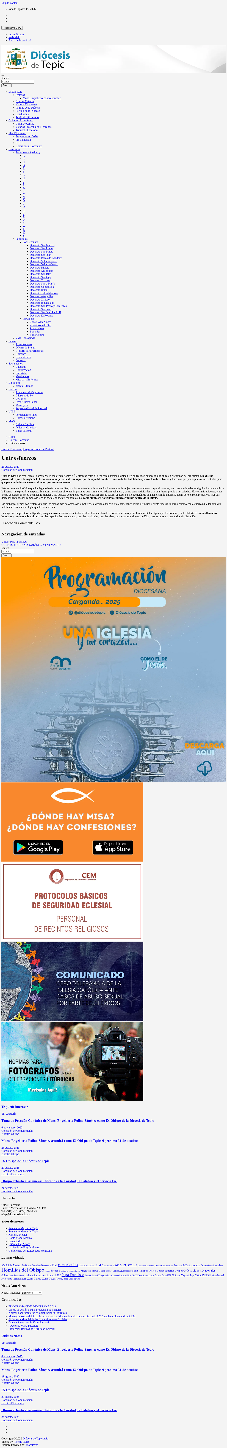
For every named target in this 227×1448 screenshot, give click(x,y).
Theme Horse (21, 1441)
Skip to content (9, 2)
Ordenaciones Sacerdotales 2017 (43, 1275)
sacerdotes (138, 1275)
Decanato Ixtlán (39, 289)
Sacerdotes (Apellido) (28, 152)
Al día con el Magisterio (29, 392)
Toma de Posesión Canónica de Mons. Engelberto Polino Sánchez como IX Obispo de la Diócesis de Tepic (77, 1120)
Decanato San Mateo (41, 251)
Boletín (13, 389)
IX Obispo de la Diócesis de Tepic (25, 1161)
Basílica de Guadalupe (31, 1265)
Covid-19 (119, 1265)
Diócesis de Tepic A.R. (36, 1438)
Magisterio (86, 1270)
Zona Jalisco (37, 328)
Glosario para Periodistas (29, 350)
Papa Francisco (73, 1275)
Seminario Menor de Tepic (23, 1231)
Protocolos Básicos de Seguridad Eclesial (32, 1328)
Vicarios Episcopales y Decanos (33, 126)
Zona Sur (35, 331)
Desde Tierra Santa (26, 401)
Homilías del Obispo (22, 1270)
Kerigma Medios (18, 1234)
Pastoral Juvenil (91, 1275)
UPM (12, 411)
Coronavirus (107, 1265)
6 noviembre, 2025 (12, 1127)
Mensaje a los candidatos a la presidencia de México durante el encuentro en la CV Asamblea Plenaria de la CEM (72, 1316)
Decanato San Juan (40, 254)
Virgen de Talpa (187, 1275)
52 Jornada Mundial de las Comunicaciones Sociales (38, 1319)
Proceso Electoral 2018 (121, 1275)
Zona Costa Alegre (40, 321)
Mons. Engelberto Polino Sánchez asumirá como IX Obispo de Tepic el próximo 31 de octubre (70, 1141)
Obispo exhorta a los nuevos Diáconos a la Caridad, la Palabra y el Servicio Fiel (59, 1181)
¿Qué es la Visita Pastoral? (23, 1325)
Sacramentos (16, 363)
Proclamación (23, 139)
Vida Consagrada (25, 337)
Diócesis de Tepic (182, 1265)
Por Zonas (28, 318)
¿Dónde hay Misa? (19, 1244)
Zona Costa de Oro (40, 325)
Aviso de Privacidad (20, 40)
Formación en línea (26, 414)
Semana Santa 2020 (163, 1275)
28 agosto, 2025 (10, 1147)
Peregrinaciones (105, 1275)
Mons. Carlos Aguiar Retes (119, 1270)
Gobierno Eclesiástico (21, 120)
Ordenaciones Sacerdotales (12, 1275)
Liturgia (76, 1271)
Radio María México (20, 1237)
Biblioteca (14, 382)
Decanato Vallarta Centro (44, 264)
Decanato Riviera (39, 267)
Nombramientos (140, 1270)
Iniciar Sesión (16, 34)
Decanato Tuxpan (40, 280)
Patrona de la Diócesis (28, 107)
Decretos (21, 360)
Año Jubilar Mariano (11, 1265)
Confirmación (23, 369)
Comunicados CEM (90, 1265)
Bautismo (21, 366)
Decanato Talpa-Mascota (44, 293)
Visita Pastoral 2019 (16, 1278)
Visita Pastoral (24, 430)
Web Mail (14, 37)
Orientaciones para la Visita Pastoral (29, 1322)
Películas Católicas (26, 427)
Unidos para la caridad (14, 541)
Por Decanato (30, 241)
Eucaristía (21, 373)
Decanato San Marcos (42, 245)
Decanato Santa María (42, 283)
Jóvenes (53, 1270)
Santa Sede (15, 1241)
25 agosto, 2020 (10, 466)
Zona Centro (37, 334)
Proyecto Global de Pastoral (31, 408)
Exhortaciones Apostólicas (212, 1265)
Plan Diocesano (17, 133)
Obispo (152, 1270)
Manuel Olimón (24, 385)
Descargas (142, 1265)
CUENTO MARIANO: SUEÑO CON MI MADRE (31, 544)
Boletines (21, 353)
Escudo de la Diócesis (28, 110)
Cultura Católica (25, 424)
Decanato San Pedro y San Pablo (48, 305)
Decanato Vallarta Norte (43, 261)
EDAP (19, 142)
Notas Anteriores (10, 1292)
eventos (196, 1265)
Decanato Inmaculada (42, 302)
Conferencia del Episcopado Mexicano (30, 1250)
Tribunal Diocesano (27, 130)
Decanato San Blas (40, 273)
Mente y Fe (22, 405)
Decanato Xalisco (40, 299)
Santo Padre (149, 1275)
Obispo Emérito (165, 1270)
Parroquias (21, 238)
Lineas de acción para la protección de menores (35, 1309)
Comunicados (23, 357)
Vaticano (176, 1275)
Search (5, 78)
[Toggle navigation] (2, 75)
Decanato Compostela (42, 286)
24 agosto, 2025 (10, 1187)
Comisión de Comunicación (17, 469)
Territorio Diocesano (27, 117)
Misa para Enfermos (27, 379)
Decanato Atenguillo (41, 296)
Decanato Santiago (40, 277)
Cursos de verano (25, 417)
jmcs (47, 1271)
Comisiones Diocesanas (29, 146)
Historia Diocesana (26, 104)
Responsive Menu (12, 27)
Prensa (12, 341)
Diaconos (150, 1265)
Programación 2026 (27, 136)
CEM (53, 1265)
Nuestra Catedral (25, 101)
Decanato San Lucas (41, 248)
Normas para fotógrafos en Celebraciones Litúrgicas (38, 1312)
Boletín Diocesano (11, 449)
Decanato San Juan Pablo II (45, 312)
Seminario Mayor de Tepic (23, 1228)
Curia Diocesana (25, 123)
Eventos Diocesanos (12, 1174)
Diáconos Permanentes (164, 1265)
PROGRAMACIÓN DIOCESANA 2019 (32, 1306)
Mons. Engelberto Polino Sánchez (42, 98)
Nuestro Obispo (10, 1133)
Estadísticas (22, 114)
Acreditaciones (24, 344)
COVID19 (132, 1265)
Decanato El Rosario (41, 315)
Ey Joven (21, 398)
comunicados (68, 1265)
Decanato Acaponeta (41, 270)
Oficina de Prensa (25, 347)
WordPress (32, 1444)
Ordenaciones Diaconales (199, 1270)
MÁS (12, 421)
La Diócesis (15, 91)
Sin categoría (8, 1113)
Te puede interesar (14, 1107)
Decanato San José (40, 309)
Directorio (14, 149)
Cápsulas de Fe (24, 395)
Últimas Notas (11, 1336)
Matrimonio (22, 376)
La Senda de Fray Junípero (24, 1247)
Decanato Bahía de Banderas (46, 257)
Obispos (20, 94)
